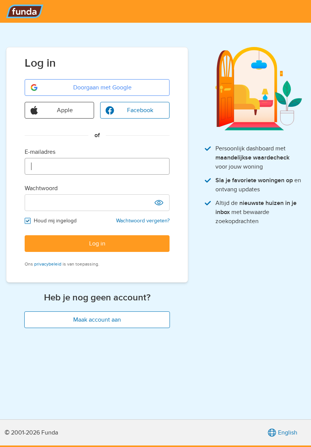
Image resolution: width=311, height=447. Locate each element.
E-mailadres (40, 152)
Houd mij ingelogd (55, 220)
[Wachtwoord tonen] (159, 202)
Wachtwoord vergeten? (143, 220)
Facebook (140, 110)
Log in (97, 243)
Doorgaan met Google (102, 87)
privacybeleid (47, 264)
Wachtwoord (41, 188)
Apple (65, 110)
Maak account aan (97, 320)
